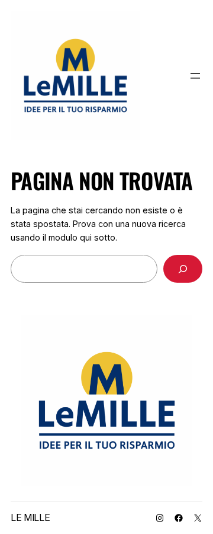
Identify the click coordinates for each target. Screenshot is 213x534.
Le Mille (30, 517)
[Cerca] (182, 269)
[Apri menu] (195, 76)
